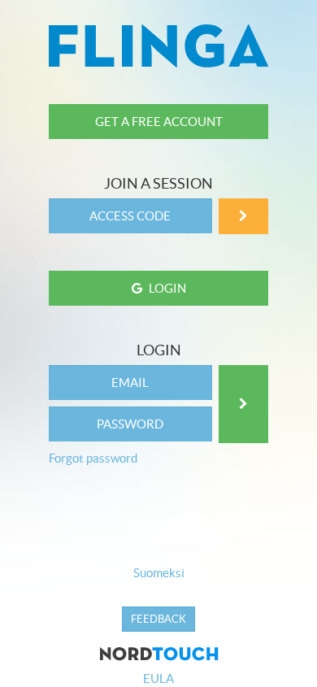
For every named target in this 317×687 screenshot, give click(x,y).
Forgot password (93, 458)
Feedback (158, 619)
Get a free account (159, 121)
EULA (158, 678)
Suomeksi (159, 573)
